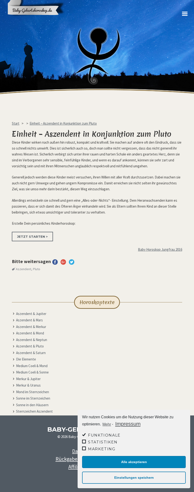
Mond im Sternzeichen (32, 392)
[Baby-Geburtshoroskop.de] (39, 19)
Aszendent (23, 269)
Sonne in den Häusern (32, 405)
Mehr (106, 424)
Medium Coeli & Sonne (32, 372)
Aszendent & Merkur (31, 326)
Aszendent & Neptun (31, 339)
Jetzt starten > (32, 236)
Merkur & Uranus (28, 385)
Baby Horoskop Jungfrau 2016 (160, 249)
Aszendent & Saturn (31, 353)
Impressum (127, 424)
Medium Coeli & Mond (32, 366)
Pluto (36, 269)
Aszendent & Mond (30, 333)
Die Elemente (26, 359)
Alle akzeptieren (134, 462)
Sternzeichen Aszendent (34, 411)
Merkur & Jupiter (28, 379)
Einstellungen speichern (134, 477)
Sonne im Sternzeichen (33, 398)
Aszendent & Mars (29, 320)
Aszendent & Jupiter (31, 313)
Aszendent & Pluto (30, 346)
